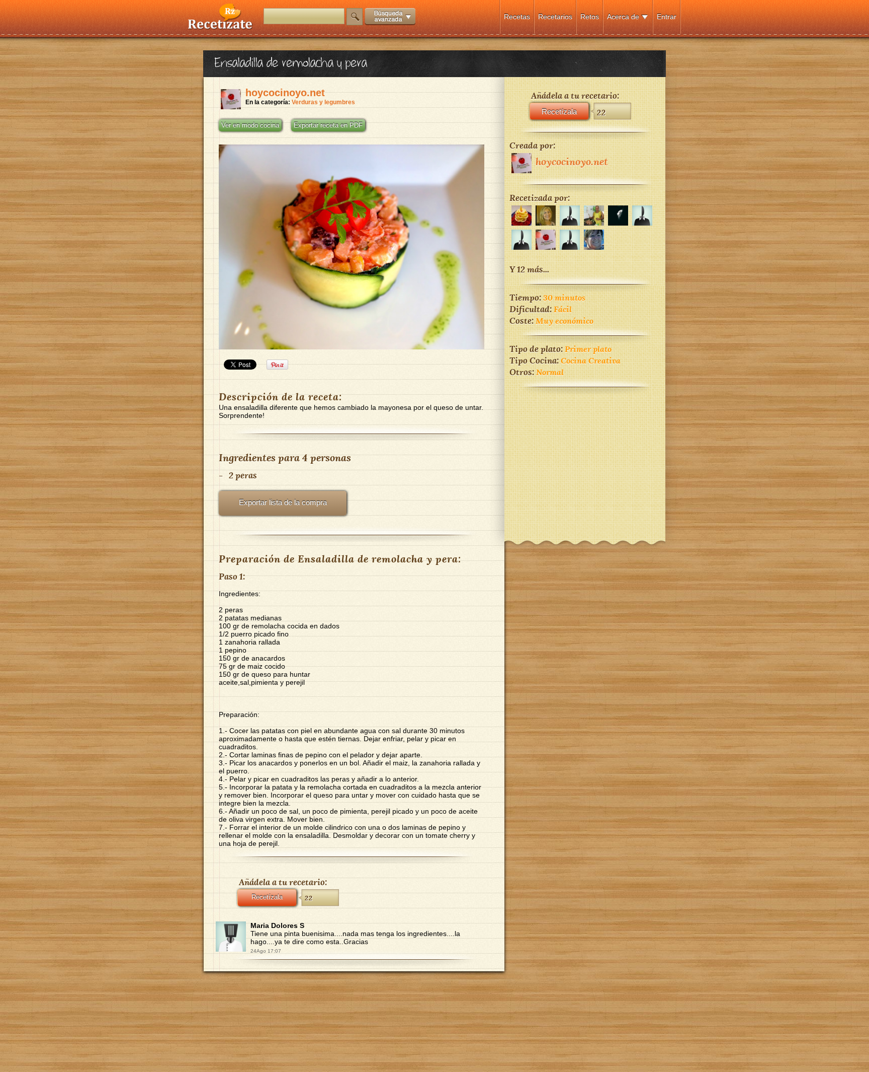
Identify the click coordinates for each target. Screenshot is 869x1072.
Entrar (666, 17)
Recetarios (555, 17)
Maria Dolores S (277, 925)
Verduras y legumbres (323, 102)
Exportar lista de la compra (283, 502)
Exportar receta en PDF (328, 125)
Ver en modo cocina (250, 125)
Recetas (517, 17)
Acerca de (623, 17)
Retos (589, 17)
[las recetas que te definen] (220, 27)
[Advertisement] (584, 457)
